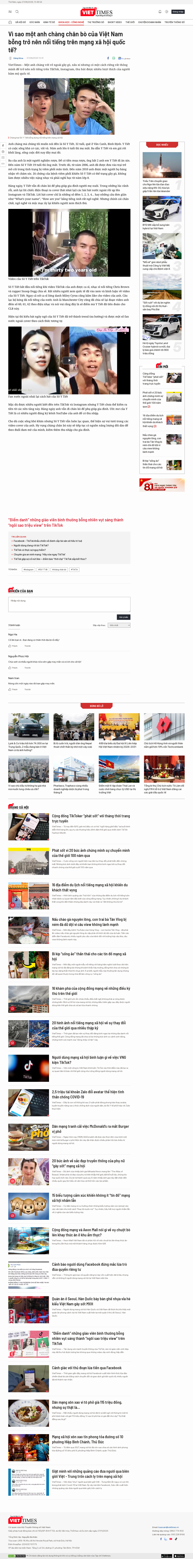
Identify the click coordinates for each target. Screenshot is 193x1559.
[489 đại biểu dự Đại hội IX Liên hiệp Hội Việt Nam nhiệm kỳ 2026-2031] (119, 726)
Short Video (115, 22)
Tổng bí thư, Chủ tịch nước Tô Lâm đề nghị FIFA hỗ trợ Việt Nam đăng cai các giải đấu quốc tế (164, 789)
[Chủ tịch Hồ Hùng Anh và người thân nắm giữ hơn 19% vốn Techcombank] (164, 726)
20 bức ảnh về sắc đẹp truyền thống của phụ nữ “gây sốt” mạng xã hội (88, 1163)
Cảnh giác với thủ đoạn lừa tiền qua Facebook (87, 1367)
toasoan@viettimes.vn (168, 1527)
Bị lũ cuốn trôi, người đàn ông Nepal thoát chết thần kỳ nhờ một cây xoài (73, 745)
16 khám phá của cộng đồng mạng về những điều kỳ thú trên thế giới (91, 991)
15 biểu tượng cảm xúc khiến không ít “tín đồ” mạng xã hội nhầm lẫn (91, 1198)
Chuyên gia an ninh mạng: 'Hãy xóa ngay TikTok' (40, 554)
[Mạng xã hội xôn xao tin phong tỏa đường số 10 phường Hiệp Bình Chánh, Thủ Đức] (28, 1447)
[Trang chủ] (10, 22)
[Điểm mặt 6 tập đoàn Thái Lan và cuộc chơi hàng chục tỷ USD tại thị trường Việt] (119, 769)
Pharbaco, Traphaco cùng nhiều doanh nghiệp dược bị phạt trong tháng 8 (71, 789)
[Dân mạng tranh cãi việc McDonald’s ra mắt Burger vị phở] (28, 1137)
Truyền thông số (175, 22)
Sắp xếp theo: (99, 625)
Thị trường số (95, 22)
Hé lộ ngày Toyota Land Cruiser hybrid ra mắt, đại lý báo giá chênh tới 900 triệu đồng (156, 348)
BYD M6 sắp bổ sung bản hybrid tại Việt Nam (156, 227)
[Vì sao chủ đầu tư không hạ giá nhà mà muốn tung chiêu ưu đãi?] (28, 769)
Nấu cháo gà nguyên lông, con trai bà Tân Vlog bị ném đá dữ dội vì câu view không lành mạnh (152, 443)
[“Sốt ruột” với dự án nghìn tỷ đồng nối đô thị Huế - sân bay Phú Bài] (162, 287)
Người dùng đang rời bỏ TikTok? (31, 545)
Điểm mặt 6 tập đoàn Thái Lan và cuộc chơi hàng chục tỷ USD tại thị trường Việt (117, 789)
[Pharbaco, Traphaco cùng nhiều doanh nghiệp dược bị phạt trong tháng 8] (74, 769)
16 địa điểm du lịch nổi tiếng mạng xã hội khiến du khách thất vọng (153, 420)
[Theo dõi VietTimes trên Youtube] (170, 1539)
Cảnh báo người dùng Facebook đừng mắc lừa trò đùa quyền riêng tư (89, 1267)
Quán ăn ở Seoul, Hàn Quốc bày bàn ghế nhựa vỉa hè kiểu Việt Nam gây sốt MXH (91, 1301)
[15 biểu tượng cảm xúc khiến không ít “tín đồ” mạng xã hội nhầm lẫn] (28, 1206)
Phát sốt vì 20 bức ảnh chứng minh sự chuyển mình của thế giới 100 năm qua (153, 399)
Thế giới (130, 22)
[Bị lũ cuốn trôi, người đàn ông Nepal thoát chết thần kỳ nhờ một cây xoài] (74, 726)
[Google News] (124, 58)
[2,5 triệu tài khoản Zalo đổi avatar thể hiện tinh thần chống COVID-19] (28, 1102)
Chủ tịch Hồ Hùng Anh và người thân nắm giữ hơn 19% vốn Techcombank (163, 745)
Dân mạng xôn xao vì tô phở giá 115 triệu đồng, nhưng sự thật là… (87, 1405)
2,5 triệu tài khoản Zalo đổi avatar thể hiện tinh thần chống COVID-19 (88, 1094)
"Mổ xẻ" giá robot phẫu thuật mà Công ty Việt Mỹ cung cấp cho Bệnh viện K (156, 265)
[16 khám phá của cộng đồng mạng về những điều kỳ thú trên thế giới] (28, 999)
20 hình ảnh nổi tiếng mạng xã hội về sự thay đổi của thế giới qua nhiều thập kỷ (89, 1025)
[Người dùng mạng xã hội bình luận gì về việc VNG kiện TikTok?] (28, 1068)
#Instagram (28, 569)
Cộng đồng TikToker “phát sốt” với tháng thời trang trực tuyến (153, 378)
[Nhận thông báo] (160, 12)
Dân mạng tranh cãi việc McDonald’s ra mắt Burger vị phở (90, 1129)
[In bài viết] (113, 58)
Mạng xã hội (19, 807)
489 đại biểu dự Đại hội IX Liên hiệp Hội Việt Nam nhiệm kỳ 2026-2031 (118, 745)
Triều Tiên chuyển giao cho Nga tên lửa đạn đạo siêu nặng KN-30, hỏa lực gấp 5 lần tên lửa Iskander (156, 186)
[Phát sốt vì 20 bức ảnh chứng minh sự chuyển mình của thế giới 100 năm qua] (174, 397)
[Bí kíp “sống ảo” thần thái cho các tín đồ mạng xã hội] (174, 465)
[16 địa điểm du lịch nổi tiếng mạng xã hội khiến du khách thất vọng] (174, 420)
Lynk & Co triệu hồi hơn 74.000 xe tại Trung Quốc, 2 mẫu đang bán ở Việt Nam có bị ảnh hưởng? (28, 747)
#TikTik (74, 569)
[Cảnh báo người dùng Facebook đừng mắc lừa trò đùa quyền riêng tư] (28, 1275)
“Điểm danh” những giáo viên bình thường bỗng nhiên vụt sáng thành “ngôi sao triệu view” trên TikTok (88, 1338)
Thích (15, 646)
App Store (166, 1556)
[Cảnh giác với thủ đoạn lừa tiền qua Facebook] (28, 1378)
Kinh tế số (49, 22)
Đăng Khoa (18, 58)
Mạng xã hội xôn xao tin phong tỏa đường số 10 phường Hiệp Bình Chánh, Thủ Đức (87, 1439)
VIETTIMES (96, 12)
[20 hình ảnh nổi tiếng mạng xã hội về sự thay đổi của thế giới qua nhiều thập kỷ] (28, 1033)
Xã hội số (20, 22)
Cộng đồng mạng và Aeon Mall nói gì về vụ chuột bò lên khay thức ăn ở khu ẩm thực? (91, 1232)
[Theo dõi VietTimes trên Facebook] (161, 1539)
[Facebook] (108, 58)
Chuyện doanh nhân (149, 22)
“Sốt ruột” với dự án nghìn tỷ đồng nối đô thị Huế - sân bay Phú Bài (156, 306)
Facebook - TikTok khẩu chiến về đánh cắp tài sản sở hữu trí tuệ (48, 541)
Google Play (179, 1556)
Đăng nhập (178, 11)
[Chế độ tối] (166, 12)
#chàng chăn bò (59, 569)
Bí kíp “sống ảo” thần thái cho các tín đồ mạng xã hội (153, 464)
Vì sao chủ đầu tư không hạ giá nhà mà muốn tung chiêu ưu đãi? (27, 787)
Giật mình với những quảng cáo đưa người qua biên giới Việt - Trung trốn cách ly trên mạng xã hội (90, 1474)
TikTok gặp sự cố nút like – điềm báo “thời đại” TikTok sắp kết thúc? (50, 559)
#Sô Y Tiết (42, 569)
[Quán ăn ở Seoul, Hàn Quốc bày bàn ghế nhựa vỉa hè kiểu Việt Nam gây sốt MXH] (28, 1309)
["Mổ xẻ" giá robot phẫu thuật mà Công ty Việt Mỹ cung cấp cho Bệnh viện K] (162, 246)
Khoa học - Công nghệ (71, 22)
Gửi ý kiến (123, 617)
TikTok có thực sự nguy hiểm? (30, 550)
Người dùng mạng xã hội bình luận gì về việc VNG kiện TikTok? (89, 1060)
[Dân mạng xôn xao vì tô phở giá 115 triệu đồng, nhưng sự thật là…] (28, 1413)
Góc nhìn (34, 22)
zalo (166, 1539)
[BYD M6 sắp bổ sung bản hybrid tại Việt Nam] (162, 209)
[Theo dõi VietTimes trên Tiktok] (176, 1539)
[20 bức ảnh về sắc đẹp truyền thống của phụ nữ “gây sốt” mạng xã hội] (28, 1171)
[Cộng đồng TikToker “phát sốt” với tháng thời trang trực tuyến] (174, 378)
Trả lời (27, 646)
